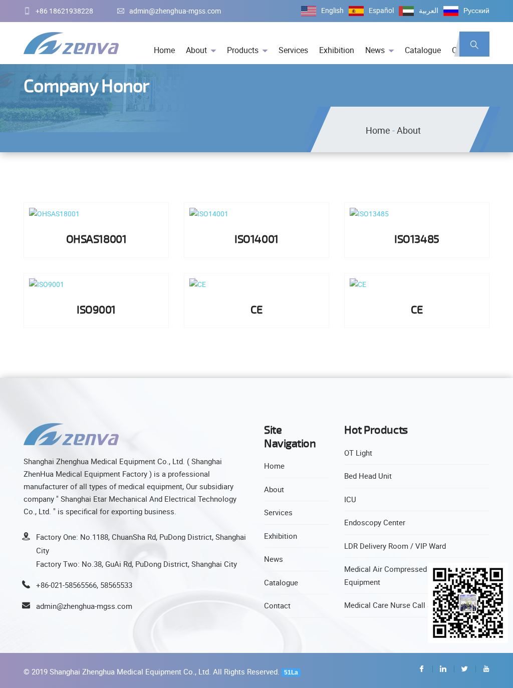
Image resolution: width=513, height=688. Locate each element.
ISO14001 (256, 238)
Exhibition (336, 50)
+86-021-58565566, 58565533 (84, 585)
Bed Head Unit (368, 476)
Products (243, 50)
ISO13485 (416, 238)
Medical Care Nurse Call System (398, 605)
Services (293, 50)
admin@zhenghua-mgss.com (175, 11)
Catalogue (423, 50)
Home (164, 50)
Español (381, 10)
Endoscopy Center (374, 522)
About (196, 50)
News (375, 50)
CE (256, 309)
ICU (350, 499)
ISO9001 (96, 309)
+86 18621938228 (64, 11)
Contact (277, 605)
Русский (476, 10)
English (332, 10)
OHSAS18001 (96, 238)
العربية (428, 10)
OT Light (358, 453)
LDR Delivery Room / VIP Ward (395, 546)
